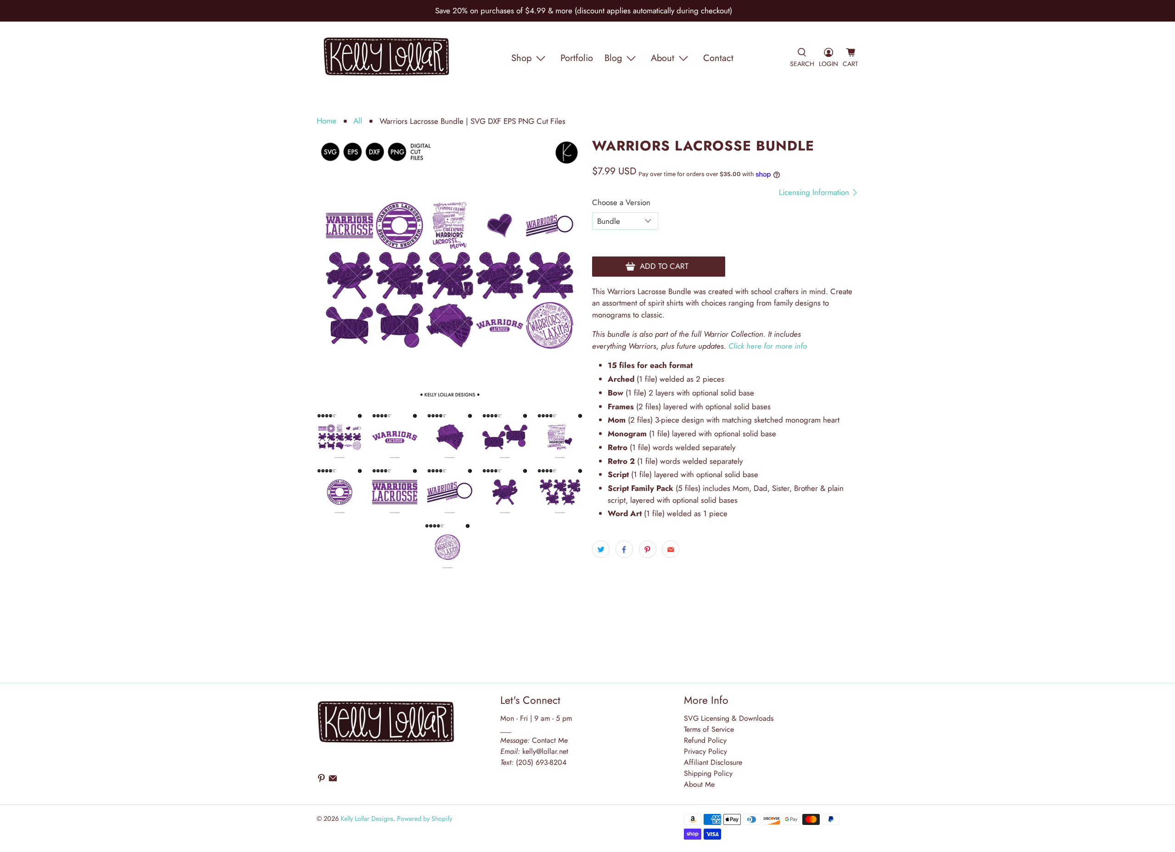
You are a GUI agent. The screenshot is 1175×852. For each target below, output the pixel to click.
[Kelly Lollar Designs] (387, 58)
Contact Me (534, 740)
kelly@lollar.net (545, 751)
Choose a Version (621, 202)
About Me (699, 784)
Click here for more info (767, 345)
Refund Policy (705, 740)
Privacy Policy (705, 751)
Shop (521, 58)
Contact (718, 58)
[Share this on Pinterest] (647, 549)
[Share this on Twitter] (601, 549)
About (662, 58)
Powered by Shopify (424, 818)
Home (326, 121)
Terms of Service (709, 729)
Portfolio (576, 58)
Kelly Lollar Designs (367, 818)
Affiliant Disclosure (713, 762)
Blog (613, 58)
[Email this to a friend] (670, 549)
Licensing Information (815, 192)
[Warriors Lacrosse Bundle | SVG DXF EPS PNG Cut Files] (450, 271)
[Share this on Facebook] (624, 549)
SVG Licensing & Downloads (728, 718)
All (357, 121)
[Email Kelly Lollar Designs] (332, 780)
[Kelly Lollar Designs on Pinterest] (321, 780)
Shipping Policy (708, 773)
